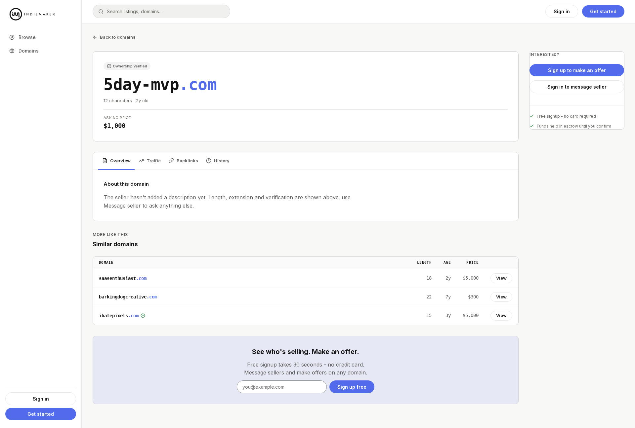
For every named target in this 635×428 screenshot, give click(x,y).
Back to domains (118, 37)
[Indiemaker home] (40, 14)
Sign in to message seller (577, 87)
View (501, 278)
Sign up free (351, 387)
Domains (29, 51)
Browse (27, 37)
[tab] (116, 161)
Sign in (41, 399)
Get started (40, 414)
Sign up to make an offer (577, 70)
